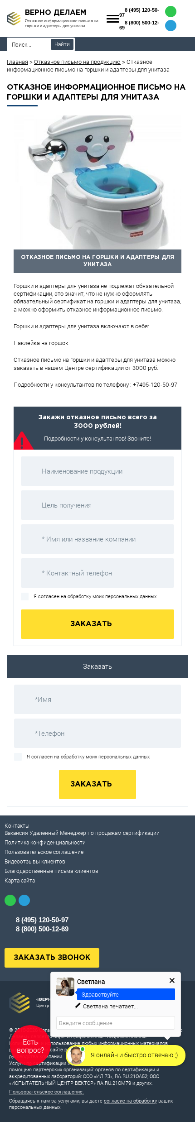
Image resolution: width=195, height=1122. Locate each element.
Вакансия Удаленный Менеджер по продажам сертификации (82, 832)
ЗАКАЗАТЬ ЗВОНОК (52, 957)
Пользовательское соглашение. (46, 1091)
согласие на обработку (130, 1100)
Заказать (92, 624)
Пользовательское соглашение (44, 851)
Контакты (17, 825)
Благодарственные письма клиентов (51, 870)
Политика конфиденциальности (45, 842)
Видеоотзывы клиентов (35, 861)
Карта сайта (20, 880)
